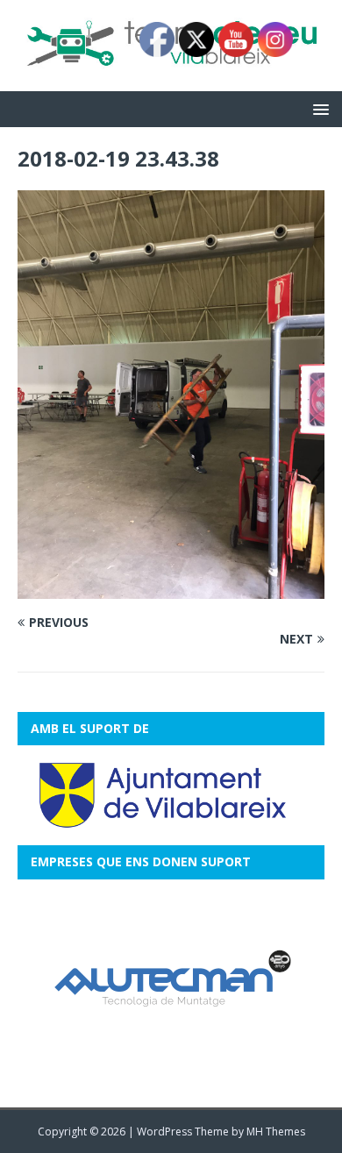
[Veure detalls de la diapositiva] (171, 984)
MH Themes (275, 1131)
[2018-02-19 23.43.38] (171, 588)
